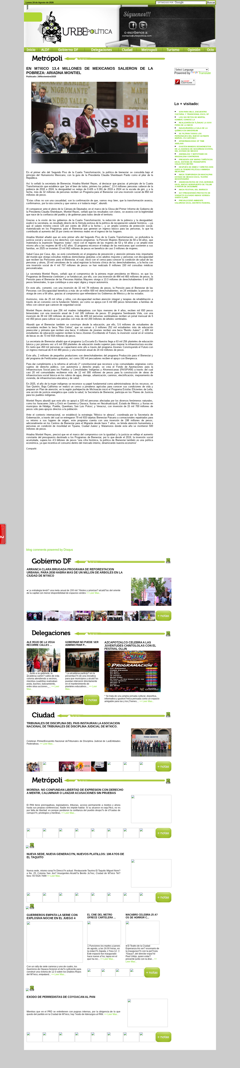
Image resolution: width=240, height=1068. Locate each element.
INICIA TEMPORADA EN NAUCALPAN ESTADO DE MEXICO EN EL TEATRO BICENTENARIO (193, 176)
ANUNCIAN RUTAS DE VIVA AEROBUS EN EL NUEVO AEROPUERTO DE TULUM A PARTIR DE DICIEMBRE (194, 184)
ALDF (45, 50)
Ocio (210, 50)
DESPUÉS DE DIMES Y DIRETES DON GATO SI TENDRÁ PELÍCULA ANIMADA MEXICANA (194, 169)
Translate (205, 73)
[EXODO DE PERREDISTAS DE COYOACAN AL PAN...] (148, 1026)
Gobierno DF (68, 50)
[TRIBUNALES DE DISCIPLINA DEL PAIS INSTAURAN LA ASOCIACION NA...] (151, 755)
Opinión (194, 50)
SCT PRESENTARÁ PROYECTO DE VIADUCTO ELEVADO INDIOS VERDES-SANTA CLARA (192, 195)
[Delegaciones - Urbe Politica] (91, 704)
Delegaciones (101, 50)
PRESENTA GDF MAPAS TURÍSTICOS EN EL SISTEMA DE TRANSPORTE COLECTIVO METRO (194, 161)
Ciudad (127, 50)
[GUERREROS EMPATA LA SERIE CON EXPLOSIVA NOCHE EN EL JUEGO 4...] (55, 961)
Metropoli (149, 50)
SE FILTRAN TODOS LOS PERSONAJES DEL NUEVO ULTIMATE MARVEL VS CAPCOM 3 (192, 136)
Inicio (31, 50)
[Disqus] (89, 501)
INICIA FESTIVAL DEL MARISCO (193, 190)
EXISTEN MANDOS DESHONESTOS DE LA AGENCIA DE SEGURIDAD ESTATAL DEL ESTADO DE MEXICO (194, 148)
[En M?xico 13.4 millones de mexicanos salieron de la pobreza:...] (89, 162)
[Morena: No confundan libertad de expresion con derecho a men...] (151, 822)
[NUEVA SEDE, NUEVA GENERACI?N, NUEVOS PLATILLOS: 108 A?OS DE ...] (151, 886)
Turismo (172, 50)
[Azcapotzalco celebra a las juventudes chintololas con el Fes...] (132, 691)
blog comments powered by (49, 549)
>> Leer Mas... (93, 593)
